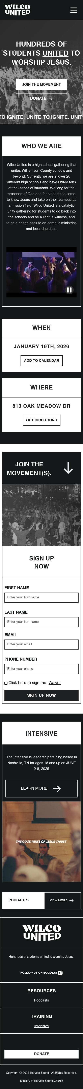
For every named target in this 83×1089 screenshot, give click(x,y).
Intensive (41, 1026)
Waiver (55, 683)
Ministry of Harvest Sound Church (41, 1081)
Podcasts (41, 1000)
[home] (16, 10)
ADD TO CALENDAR (41, 361)
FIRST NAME (16, 588)
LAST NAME (16, 613)
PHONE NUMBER (20, 660)
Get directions (41, 420)
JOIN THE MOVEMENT (41, 84)
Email (10, 635)
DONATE (41, 1054)
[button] (74, 10)
